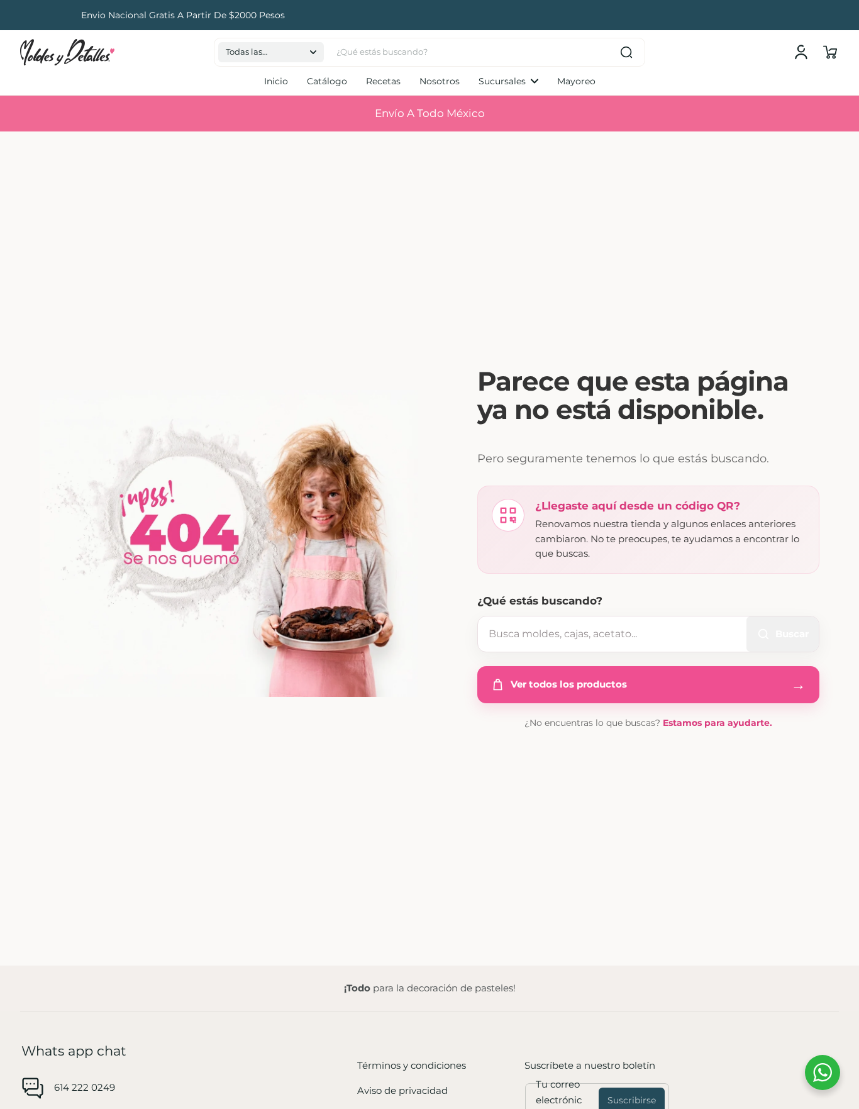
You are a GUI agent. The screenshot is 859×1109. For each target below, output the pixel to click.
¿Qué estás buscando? (539, 600)
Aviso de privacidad (402, 1090)
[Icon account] (801, 52)
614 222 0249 (84, 1087)
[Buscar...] (626, 52)
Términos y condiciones (411, 1065)
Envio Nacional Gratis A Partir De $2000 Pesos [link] (429, 15)
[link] (508, 81)
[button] (271, 52)
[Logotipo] (67, 52)
